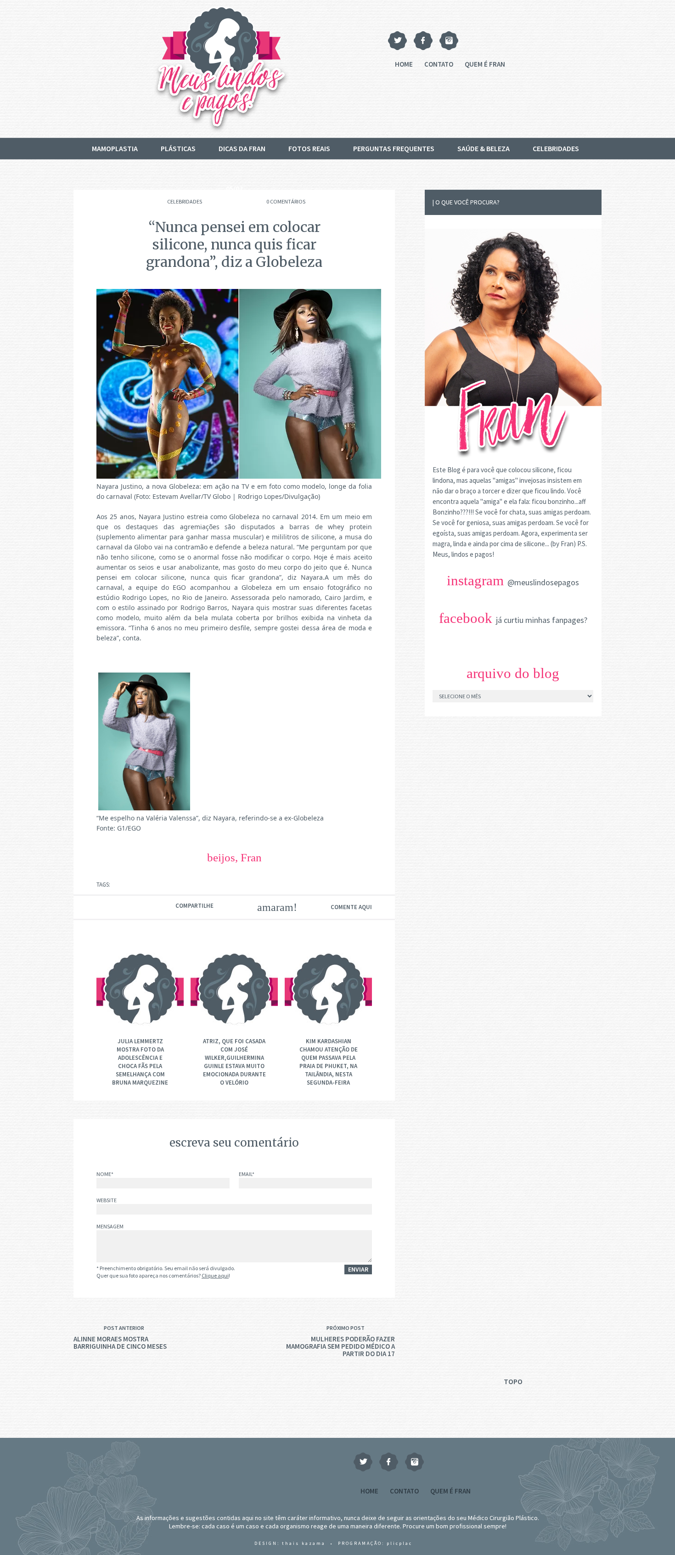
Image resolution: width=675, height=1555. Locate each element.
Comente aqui (351, 907)
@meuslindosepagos (543, 582)
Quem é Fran (485, 64)
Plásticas (178, 148)
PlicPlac (399, 1543)
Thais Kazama (304, 1543)
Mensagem (110, 1227)
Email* (246, 1174)
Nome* (104, 1174)
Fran (251, 857)
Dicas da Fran (242, 148)
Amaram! (271, 907)
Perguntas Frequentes (393, 148)
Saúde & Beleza (483, 148)
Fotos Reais (309, 148)
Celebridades (556, 148)
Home (404, 64)
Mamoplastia (115, 148)
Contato (438, 64)
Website (106, 1201)
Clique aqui (215, 1275)
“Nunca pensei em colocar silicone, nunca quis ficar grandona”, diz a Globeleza (234, 244)
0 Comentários (285, 201)
